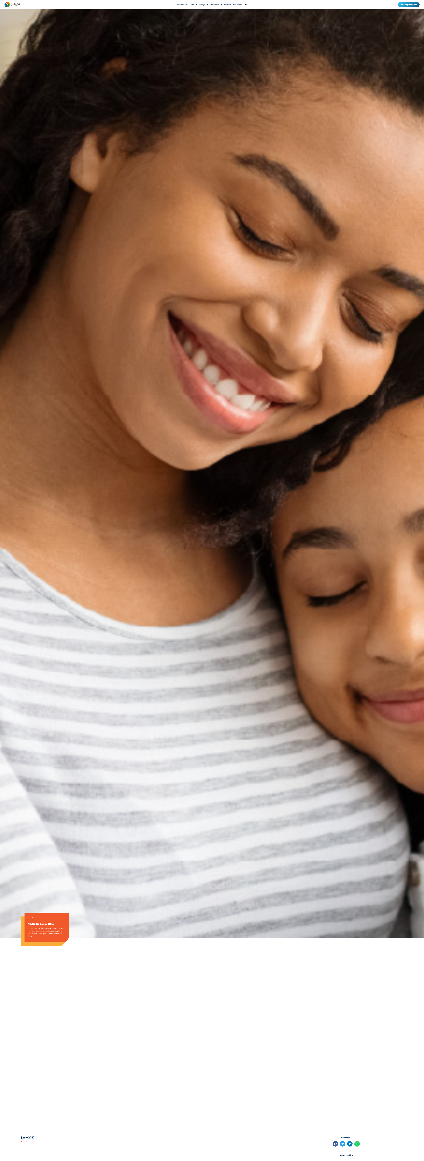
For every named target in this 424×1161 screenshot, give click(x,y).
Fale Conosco (237, 5)
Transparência (214, 5)
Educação (202, 5)
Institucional (180, 5)
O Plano (191, 5)
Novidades (227, 5)
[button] (246, 4)
